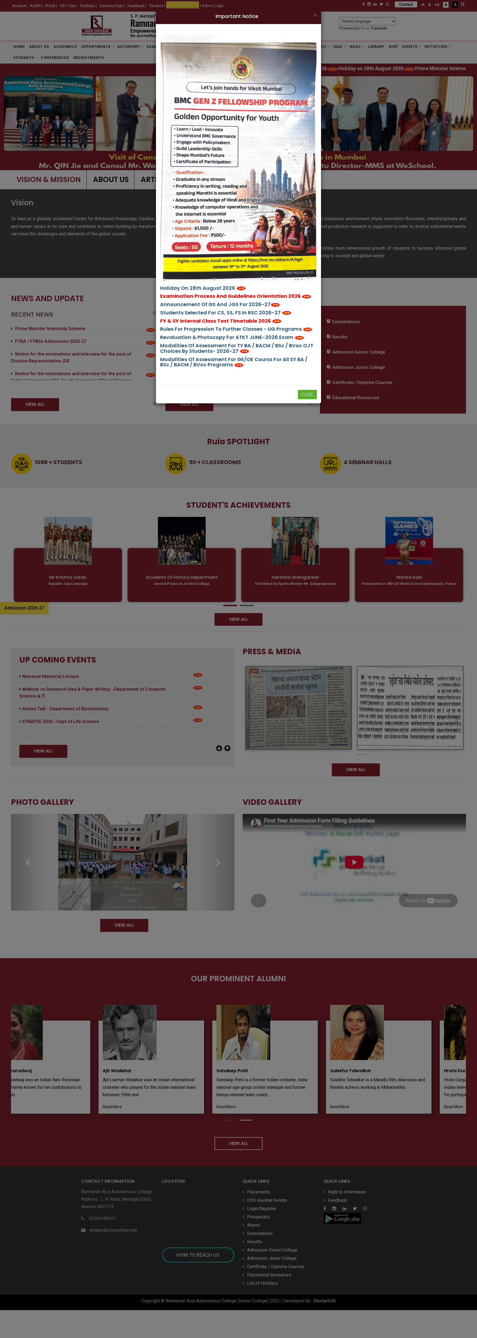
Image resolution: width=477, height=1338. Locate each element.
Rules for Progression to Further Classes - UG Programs (231, 328)
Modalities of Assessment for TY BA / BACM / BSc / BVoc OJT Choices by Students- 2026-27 (236, 348)
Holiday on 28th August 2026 (198, 288)
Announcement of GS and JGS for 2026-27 (215, 304)
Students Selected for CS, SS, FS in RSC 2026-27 (221, 312)
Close (307, 394)
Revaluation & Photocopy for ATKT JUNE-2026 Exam (227, 337)
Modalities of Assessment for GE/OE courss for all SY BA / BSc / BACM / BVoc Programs (234, 362)
